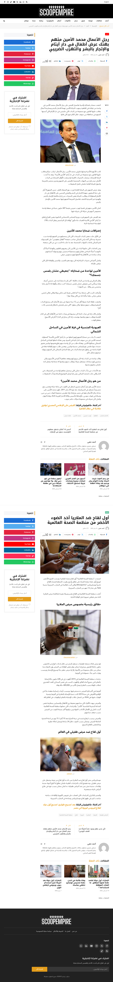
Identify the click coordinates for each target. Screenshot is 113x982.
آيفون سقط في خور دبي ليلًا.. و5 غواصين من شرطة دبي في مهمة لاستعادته (51, 482)
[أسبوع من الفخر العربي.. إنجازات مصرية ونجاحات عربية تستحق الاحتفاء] (74, 469)
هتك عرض (67, 415)
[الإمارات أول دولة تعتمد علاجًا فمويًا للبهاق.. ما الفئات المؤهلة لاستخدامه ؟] (98, 871)
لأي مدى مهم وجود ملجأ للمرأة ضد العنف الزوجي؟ (92, 830)
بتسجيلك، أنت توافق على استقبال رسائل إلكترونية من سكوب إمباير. (19, 127)
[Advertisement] (19, 153)
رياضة (41, 20)
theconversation (69, 657)
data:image (69, 165)
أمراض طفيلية (104, 815)
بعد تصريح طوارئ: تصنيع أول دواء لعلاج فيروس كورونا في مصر (72, 806)
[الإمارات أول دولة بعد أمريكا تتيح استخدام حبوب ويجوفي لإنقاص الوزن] (50, 871)
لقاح (76, 815)
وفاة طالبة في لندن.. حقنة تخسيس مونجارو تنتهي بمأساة (75, 882)
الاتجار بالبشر (104, 415)
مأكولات (68, 20)
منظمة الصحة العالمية (66, 815)
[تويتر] (107, 116)
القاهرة (96, 415)
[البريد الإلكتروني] (107, 133)
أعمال (59, 20)
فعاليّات (99, 20)
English (106, 2)
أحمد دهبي (101, 55)
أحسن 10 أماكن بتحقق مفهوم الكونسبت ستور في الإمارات (59, 430)
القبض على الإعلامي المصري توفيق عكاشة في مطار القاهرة (71, 407)
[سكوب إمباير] (56, 11)
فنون (83, 20)
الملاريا (89, 815)
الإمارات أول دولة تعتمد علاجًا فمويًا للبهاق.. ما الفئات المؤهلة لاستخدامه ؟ (98, 884)
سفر (76, 20)
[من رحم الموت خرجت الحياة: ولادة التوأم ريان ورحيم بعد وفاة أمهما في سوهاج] (98, 469)
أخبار (107, 20)
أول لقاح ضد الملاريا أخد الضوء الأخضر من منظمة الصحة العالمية (93, 430)
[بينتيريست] (107, 128)
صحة (34, 20)
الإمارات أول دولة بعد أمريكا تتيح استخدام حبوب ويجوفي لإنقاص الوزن (52, 884)
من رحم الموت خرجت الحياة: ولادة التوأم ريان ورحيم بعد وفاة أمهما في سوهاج (99, 482)
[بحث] (4, 20)
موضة (90, 20)
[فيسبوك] (107, 111)
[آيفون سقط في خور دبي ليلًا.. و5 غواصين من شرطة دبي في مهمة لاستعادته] (50, 469)
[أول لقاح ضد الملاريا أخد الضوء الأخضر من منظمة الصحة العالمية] (74, 557)
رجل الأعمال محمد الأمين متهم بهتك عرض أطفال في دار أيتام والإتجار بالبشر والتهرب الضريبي (57, 831)
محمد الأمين (77, 415)
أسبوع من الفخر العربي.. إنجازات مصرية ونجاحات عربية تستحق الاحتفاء (75, 481)
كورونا (82, 815)
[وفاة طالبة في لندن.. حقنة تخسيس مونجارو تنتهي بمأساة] (74, 871)
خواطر (26, 20)
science (69, 773)
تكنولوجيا (50, 20)
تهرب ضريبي (87, 415)
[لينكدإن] (107, 122)
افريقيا (95, 815)
